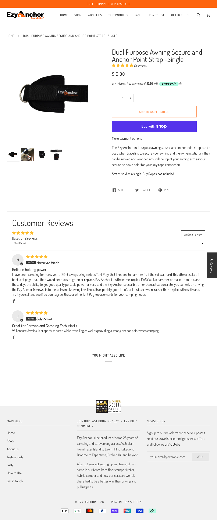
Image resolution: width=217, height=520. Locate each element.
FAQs (10, 465)
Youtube (174, 444)
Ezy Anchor (87, 502)
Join (200, 457)
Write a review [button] (193, 234)
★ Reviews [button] (212, 265)
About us (12, 449)
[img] (36, 256)
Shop (10, 441)
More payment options (127, 138)
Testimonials (15, 457)
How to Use (14, 473)
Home (11, 36)
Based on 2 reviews (25, 238)
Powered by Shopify (126, 502)
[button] (123, 65)
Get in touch (15, 481)
